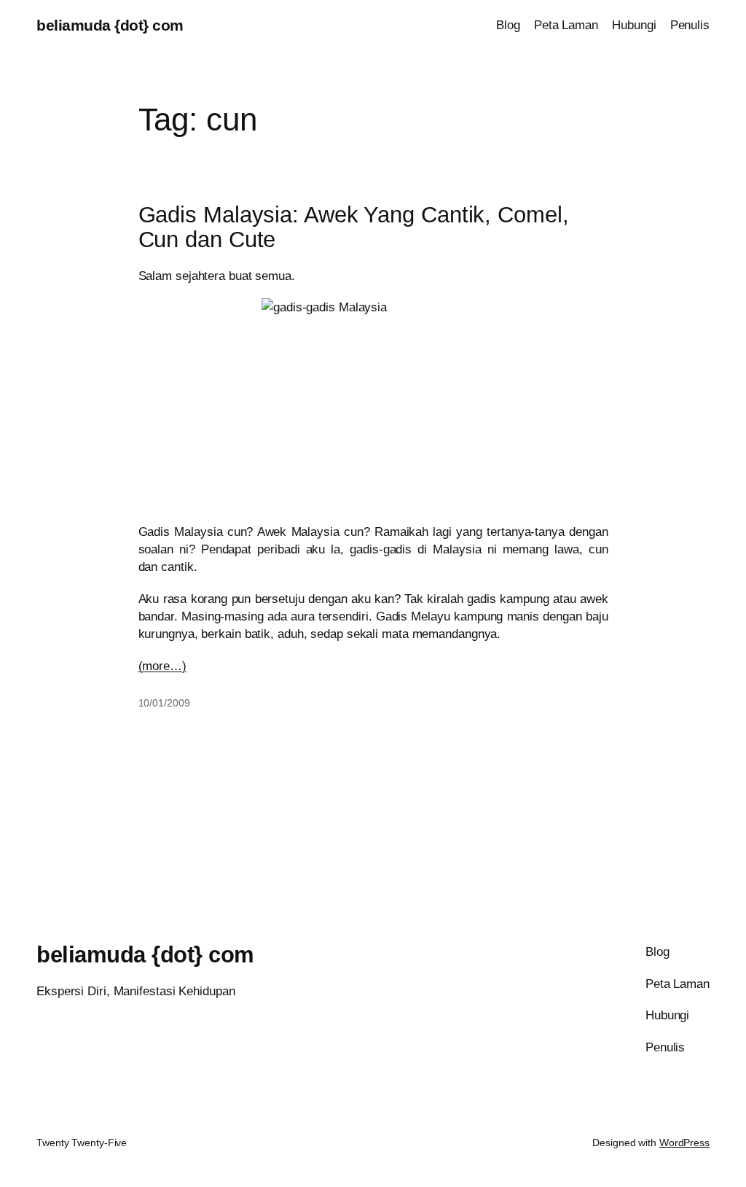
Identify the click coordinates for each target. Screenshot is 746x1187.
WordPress (684, 1142)
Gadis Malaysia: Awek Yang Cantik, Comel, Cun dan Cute (353, 228)
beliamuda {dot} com (110, 25)
